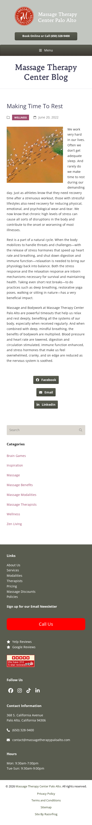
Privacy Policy (46, 794)
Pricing (12, 586)
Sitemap (46, 807)
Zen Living (14, 524)
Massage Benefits (20, 485)
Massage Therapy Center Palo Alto (38, 786)
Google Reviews (24, 647)
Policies (12, 597)
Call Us (46, 624)
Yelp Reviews (22, 642)
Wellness (20, 117)
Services (13, 570)
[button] (46, 50)
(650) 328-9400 (23, 730)
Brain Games (16, 456)
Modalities (14, 575)
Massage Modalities (21, 495)
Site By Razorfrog (46, 814)
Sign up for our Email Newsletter (32, 606)
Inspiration (15, 465)
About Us (13, 565)
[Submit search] (80, 430)
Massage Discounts (21, 591)
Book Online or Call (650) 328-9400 (46, 36)
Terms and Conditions (46, 800)
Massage (13, 475)
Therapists (15, 581)
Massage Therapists (22, 504)
